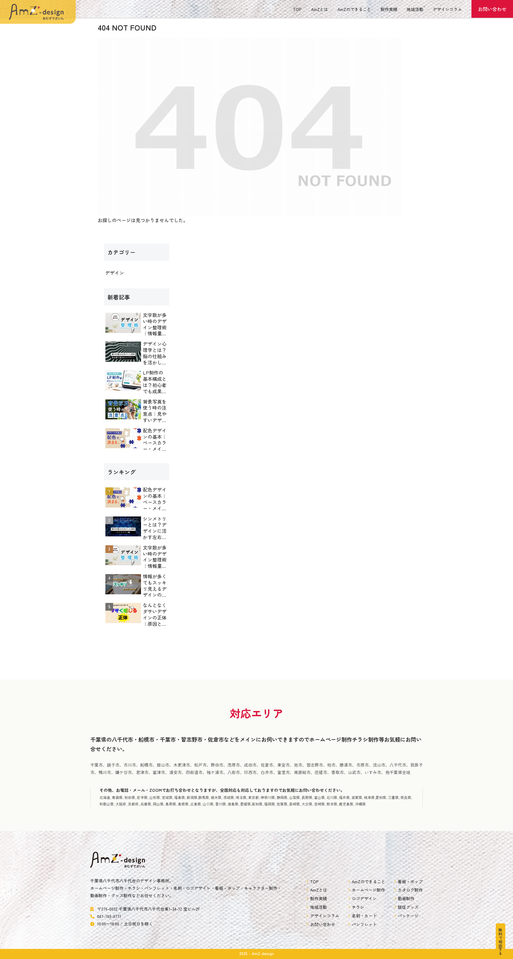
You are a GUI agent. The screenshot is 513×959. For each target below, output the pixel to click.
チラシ (358, 907)
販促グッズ (408, 907)
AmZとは (319, 9)
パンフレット (364, 924)
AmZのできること (354, 9)
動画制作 (406, 898)
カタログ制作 (410, 890)
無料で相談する (500, 941)
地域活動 (415, 9)
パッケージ (408, 916)
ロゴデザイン (364, 898)
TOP (297, 9)
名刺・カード (364, 916)
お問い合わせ (492, 8)
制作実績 (389, 9)
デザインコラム (447, 9)
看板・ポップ (410, 881)
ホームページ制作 (368, 890)
